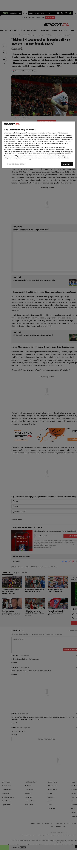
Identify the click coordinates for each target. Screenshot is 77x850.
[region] (38, 144)
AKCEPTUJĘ (66, 164)
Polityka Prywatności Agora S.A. (27, 160)
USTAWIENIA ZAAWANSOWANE (16, 164)
